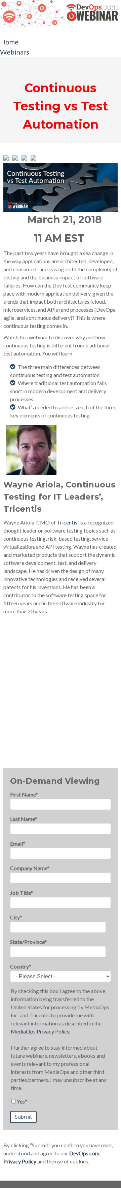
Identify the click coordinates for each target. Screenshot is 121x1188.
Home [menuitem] (9, 42)
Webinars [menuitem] (14, 52)
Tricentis (67, 522)
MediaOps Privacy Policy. (40, 1031)
